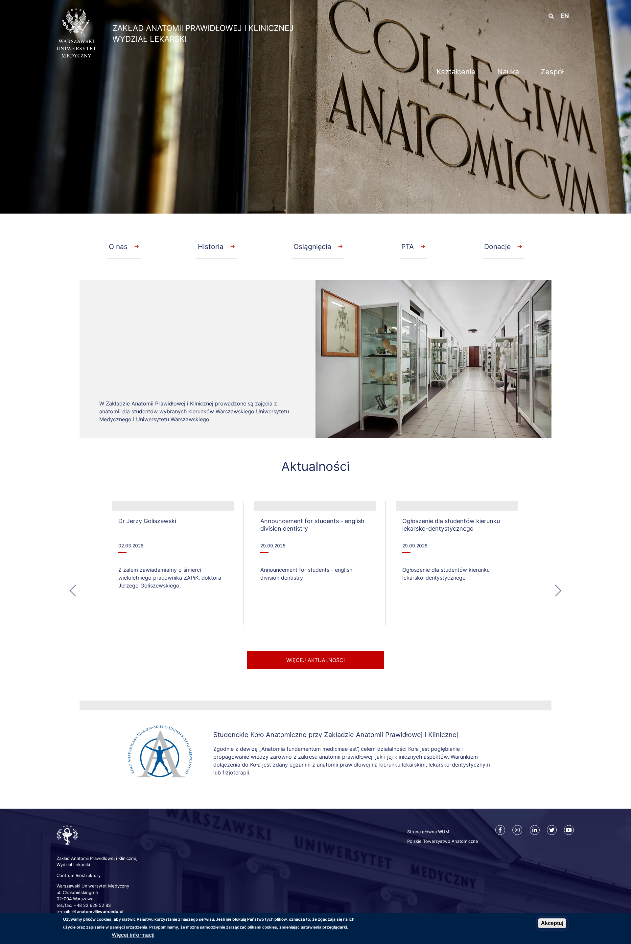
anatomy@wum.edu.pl (100, 911)
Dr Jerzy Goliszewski (147, 521)
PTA (407, 246)
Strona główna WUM (428, 831)
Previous (76, 590)
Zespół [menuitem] (552, 71)
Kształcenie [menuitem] (456, 71)
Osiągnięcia (312, 246)
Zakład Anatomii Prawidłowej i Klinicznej (202, 28)
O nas (118, 246)
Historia (210, 246)
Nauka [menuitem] (508, 71)
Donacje (497, 246)
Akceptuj (552, 923)
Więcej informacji (133, 935)
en (564, 16)
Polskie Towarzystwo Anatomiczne (442, 841)
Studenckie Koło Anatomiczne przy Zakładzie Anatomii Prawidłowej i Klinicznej (335, 735)
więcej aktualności (315, 660)
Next (555, 590)
